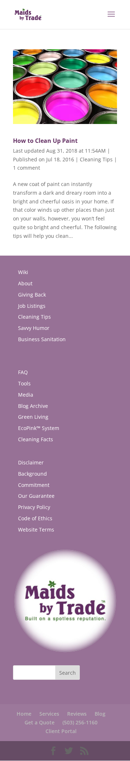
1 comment (26, 167)
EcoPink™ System (38, 428)
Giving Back (32, 294)
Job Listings (32, 305)
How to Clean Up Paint (45, 141)
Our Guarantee (36, 495)
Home (24, 713)
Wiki (23, 272)
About (25, 283)
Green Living (33, 416)
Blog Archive (33, 405)
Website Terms (36, 529)
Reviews (77, 713)
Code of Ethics (35, 518)
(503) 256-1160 (80, 722)
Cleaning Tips (96, 159)
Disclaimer (31, 462)
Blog (100, 713)
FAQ (23, 372)
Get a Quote (40, 722)
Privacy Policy (34, 507)
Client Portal (61, 731)
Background (32, 473)
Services (49, 713)
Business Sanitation (42, 339)
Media (25, 394)
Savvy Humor (33, 327)
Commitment (33, 484)
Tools (24, 383)
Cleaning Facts (35, 439)
